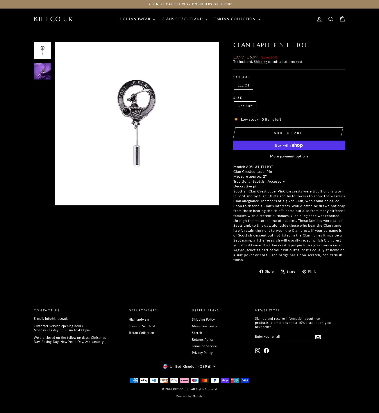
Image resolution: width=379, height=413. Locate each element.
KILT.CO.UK (53, 19)
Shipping (260, 62)
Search (197, 333)
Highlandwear (135, 19)
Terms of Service (204, 346)
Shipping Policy (203, 319)
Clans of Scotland (183, 19)
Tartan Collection (235, 19)
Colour (241, 77)
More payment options (289, 156)
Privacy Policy (202, 353)
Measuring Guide (204, 326)
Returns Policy (203, 339)
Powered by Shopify (189, 396)
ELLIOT (244, 85)
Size (238, 97)
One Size (245, 106)
